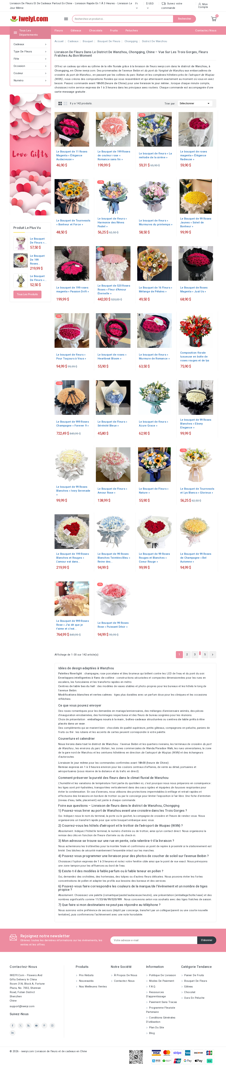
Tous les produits (27, 294)
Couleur (30, 73)
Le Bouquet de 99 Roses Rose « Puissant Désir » (113, 625)
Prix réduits (86, 975)
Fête (30, 59)
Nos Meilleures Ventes (92, 986)
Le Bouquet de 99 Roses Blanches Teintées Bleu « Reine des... (114, 558)
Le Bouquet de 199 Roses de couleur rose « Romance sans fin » (114, 155)
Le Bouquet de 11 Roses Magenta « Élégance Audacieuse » (71, 155)
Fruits (114, 30)
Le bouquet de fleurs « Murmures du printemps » (155, 222)
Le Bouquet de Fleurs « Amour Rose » (112, 491)
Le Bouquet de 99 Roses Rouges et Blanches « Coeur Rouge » (154, 558)
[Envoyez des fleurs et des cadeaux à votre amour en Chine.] (30, 154)
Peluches (132, 30)
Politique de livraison (162, 975)
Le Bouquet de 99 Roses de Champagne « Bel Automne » (195, 558)
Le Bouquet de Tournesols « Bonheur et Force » (73, 222)
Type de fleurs (30, 51)
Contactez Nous (205, 30)
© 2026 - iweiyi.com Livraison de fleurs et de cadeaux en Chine (48, 1051)
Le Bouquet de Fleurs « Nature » (154, 491)
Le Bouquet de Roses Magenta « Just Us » (194, 289)
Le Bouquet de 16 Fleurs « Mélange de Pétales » (155, 289)
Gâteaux (76, 30)
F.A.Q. (152, 986)
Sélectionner (195, 103)
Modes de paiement (161, 981)
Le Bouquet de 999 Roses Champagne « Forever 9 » (72, 424)
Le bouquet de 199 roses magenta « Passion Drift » (72, 289)
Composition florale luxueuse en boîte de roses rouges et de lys (194, 356)
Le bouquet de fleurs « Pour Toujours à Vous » (71, 356)
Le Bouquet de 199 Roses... (37, 260)
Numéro (30, 80)
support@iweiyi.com (22, 1006)
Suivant (212, 654)
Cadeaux (30, 44)
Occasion (30, 66)
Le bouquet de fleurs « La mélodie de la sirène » (155, 155)
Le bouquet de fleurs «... (38, 241)
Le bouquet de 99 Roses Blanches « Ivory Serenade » (73, 491)
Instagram (52, 1026)
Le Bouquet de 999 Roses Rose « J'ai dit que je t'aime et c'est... (72, 625)
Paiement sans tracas (162, 1002)
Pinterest (44, 1026)
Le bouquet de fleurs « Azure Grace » (153, 424)
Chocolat (189, 992)
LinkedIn (13, 1033)
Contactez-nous (23, 966)
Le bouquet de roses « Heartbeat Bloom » (112, 356)
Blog (151, 1033)
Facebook (13, 1026)
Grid (60, 103)
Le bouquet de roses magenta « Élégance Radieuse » (193, 155)
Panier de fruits (193, 975)
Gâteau (188, 986)
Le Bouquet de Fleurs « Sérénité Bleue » (112, 424)
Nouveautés (86, 981)
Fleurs (59, 30)
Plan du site (156, 1027)
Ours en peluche (193, 998)
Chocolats (95, 30)
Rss (28, 1026)
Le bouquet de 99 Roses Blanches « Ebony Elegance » (195, 423)
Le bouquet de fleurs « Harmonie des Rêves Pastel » (112, 222)
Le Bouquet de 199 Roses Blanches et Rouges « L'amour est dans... (72, 558)
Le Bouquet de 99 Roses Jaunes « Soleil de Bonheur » (195, 222)
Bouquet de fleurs (195, 981)
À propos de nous (125, 975)
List (65, 103)
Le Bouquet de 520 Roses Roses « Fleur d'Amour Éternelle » (114, 289)
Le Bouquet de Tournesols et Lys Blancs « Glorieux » (197, 491)
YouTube (36, 1026)
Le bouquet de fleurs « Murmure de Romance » (154, 356)
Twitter (20, 1026)
